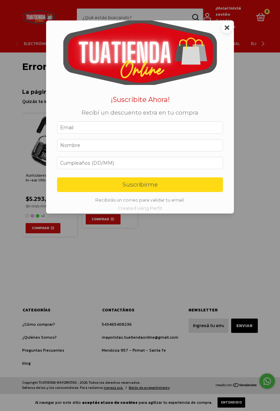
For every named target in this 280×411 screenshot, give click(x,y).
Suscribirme (140, 184)
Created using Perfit (140, 208)
